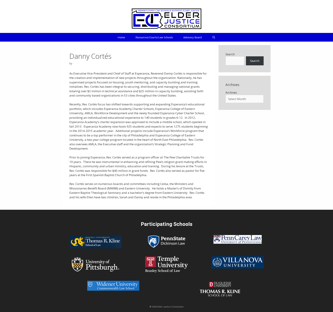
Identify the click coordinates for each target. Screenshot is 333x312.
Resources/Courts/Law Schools (154, 37)
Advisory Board (192, 37)
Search (230, 54)
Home (121, 37)
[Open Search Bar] (214, 37)
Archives (231, 92)
